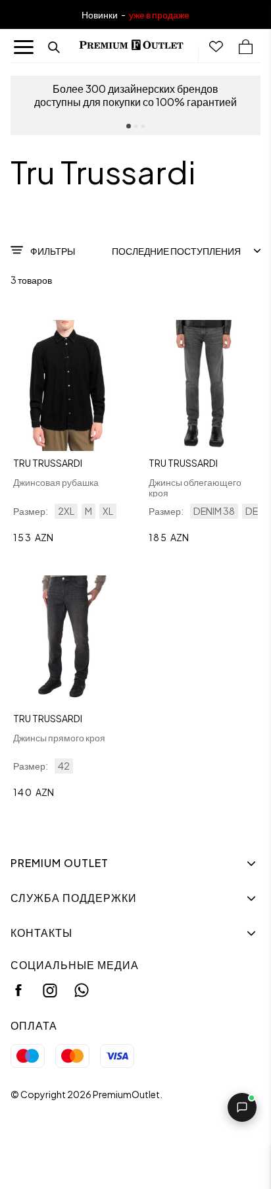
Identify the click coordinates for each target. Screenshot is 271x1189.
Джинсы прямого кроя (59, 737)
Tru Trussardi (47, 463)
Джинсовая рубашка (56, 482)
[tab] (128, 126)
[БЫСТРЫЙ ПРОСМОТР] (67, 385)
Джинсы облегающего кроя (195, 487)
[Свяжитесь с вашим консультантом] (242, 1107)
